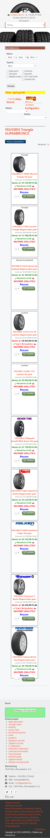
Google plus (15, 792)
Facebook (11, 792)
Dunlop (8, 811)
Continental (28, 808)
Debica (38, 808)
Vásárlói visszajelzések (18, 762)
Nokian (30, 814)
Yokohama (33, 817)
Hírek (10, 735)
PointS (37, 814)
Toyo (15, 817)
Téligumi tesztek (15, 743)
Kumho (15, 814)
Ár (48, 144)
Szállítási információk (18, 751)
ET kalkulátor (14, 746)
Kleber (8, 814)
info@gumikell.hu (17, 15)
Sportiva (9, 817)
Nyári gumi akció (15, 721)
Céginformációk (15, 759)
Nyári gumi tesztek (13, 805)
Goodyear (29, 811)
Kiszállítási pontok (16, 732)
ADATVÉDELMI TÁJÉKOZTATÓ (25, 820)
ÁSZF (7, 820)
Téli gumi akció (14, 724)
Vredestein (23, 817)
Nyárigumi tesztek (16, 740)
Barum (8, 808)
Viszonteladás (14, 754)
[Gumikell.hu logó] (25, 7)
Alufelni (11, 727)
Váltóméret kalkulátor (18, 748)
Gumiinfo (12, 737)
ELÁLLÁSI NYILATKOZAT (16, 823)
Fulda (22, 811)
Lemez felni (13, 729)
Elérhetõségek (14, 756)
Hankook (39, 811)
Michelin (22, 814)
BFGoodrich (17, 808)
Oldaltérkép (39, 829)
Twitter (7, 792)
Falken (16, 811)
